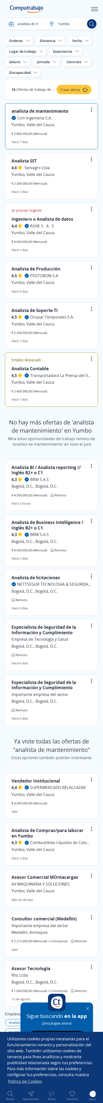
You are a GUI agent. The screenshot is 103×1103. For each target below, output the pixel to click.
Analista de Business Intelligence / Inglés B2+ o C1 (47, 525)
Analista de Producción (36, 269)
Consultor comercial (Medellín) (44, 919)
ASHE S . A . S (42, 226)
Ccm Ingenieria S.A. (34, 118)
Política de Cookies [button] (25, 1081)
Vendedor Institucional (36, 781)
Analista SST (24, 161)
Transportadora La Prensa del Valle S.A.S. (61, 375)
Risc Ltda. (20, 975)
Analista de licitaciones (36, 577)
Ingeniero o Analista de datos (42, 219)
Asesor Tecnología (31, 968)
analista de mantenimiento (40, 111)
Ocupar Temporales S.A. (52, 317)
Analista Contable (30, 368)
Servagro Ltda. (37, 167)
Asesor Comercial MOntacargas (45, 877)
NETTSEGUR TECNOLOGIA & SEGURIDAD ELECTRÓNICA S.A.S (54, 584)
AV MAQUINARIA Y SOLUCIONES (41, 884)
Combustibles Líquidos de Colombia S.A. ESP (61, 842)
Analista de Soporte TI (35, 310)
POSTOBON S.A (44, 275)
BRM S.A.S (39, 479)
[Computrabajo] (26, 9)
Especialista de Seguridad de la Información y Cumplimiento (44, 629)
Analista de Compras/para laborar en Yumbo (48, 833)
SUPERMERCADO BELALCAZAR (58, 787)
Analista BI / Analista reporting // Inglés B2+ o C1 (46, 470)
